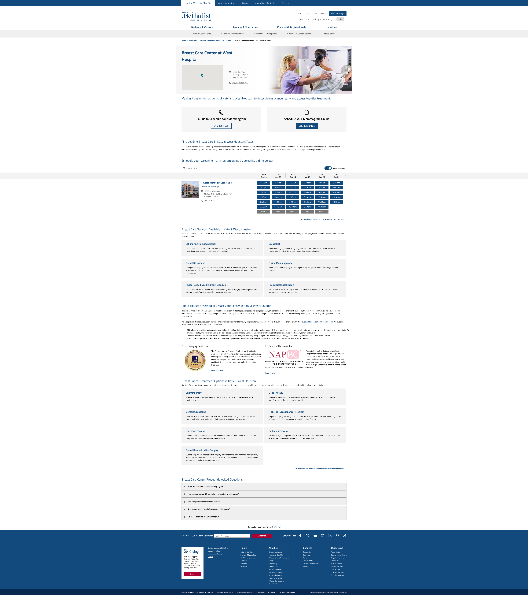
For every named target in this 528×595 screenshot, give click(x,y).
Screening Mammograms (232, 33)
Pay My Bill (335, 560)
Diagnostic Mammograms (265, 33)
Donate (193, 574)
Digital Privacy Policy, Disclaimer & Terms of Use (197, 592)
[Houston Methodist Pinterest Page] (337, 535)
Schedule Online (307, 126)
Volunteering (273, 563)
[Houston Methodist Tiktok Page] (344, 535)
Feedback (306, 566)
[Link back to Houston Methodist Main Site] (200, 16)
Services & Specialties (245, 27)
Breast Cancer (329, 33)
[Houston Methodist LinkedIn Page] (330, 535)
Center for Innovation (276, 578)
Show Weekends (339, 168)
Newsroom (307, 557)
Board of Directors (275, 569)
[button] (202, 76)
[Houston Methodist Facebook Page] (300, 535)
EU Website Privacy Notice (246, 592)
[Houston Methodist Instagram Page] (322, 535)
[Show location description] (217, 187)
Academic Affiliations (276, 572)
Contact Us (307, 552)
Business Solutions (337, 572)
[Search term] (340, 19)
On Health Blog (308, 560)
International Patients (265, 3)
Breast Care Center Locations (299, 33)
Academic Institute (227, 3)
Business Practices (275, 575)
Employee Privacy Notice (287, 592)
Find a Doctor (304, 13)
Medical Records (336, 563)
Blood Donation (274, 583)
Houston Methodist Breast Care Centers (215, 40)
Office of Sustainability (276, 581)
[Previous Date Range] (255, 175)
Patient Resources (337, 566)
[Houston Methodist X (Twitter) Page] (307, 535)
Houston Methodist (275, 552)
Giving (245, 3)
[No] (279, 527)
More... (263, 211)
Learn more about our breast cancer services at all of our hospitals (319, 468)
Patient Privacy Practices (225, 592)
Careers (285, 3)
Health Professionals (247, 557)
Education (243, 560)
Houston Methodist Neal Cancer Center (317, 321)
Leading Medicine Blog (310, 563)
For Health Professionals (291, 27)
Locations (331, 27)
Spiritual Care (273, 566)
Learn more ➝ (217, 370)
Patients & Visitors (202, 27)
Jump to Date (191, 168)
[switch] (328, 168)
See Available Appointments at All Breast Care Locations (322, 219)
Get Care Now (320, 13)
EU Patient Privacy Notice (266, 592)
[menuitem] (198, 3)
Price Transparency (337, 575)
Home (184, 40)
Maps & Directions (337, 557)
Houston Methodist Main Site (198, 3)
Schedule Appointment (338, 555)
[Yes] (275, 527)
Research (243, 563)
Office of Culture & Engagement (279, 557)
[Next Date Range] (345, 175)
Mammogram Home (202, 33)
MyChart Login (337, 13)
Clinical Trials (335, 569)
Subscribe (262, 535)
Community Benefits (276, 555)
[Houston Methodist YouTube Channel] (315, 535)
